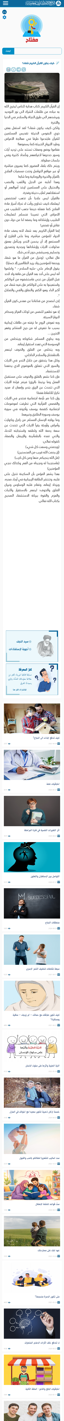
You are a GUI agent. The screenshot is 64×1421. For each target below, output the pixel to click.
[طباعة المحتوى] (8, 69)
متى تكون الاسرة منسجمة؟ (47, 1296)
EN (4, 12)
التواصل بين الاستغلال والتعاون (45, 876)
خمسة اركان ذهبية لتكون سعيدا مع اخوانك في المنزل (34, 1111)
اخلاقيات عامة (53, 784)
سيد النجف (22, 641)
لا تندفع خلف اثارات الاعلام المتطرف (42, 1342)
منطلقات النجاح (52, 922)
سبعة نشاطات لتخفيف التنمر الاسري (42, 968)
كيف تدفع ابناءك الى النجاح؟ (46, 737)
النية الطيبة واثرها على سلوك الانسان (42, 1065)
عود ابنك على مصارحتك (48, 1250)
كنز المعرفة (25, 670)
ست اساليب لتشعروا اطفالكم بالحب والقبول (39, 1158)
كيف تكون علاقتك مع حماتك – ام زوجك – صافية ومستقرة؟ (36, 1017)
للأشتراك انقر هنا (19, 690)
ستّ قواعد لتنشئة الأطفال (47, 1204)
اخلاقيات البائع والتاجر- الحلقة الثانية (42, 1389)
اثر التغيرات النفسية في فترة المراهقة (41, 830)
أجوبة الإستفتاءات (18, 649)
